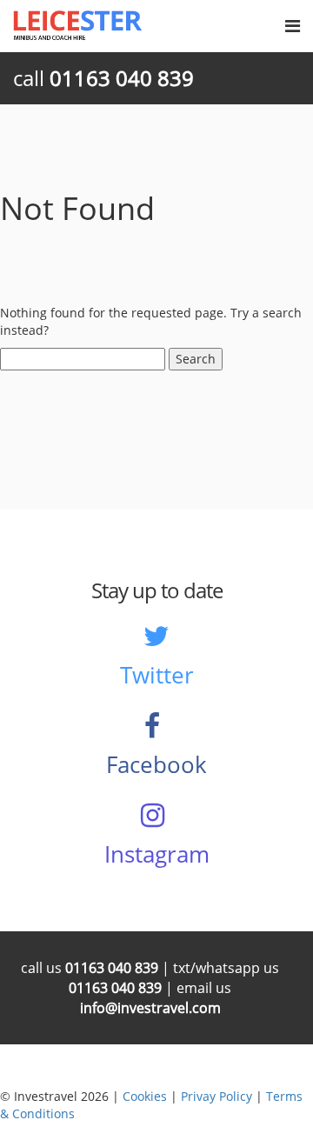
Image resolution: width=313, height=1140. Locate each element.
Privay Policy (216, 1096)
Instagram (157, 854)
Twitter (157, 674)
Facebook (156, 764)
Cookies (145, 1096)
